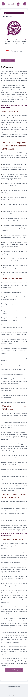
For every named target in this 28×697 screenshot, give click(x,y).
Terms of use (16, 689)
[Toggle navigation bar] (3, 3)
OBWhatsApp (13, 13)
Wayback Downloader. (14, 696)
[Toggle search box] (24, 3)
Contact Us (24, 689)
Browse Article (9, 60)
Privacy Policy (7, 689)
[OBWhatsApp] (14, 4)
